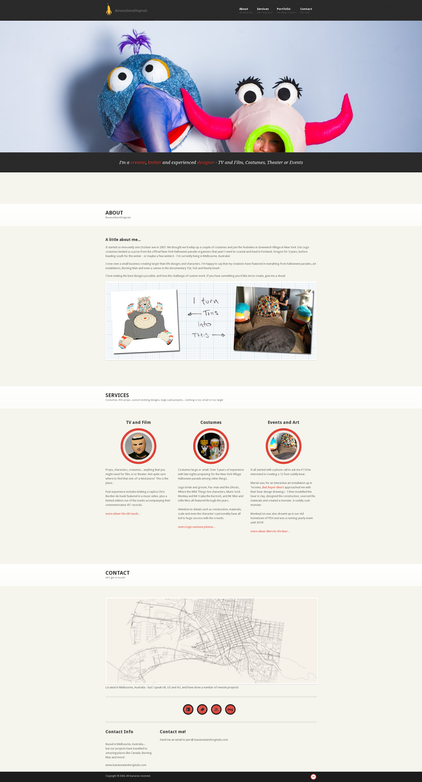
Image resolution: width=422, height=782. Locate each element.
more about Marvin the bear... (270, 531)
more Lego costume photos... (197, 527)
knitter (154, 162)
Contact (306, 9)
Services (263, 9)
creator (138, 162)
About (243, 9)
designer (206, 162)
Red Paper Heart (273, 487)
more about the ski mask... (123, 513)
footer (313, 777)
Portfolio (284, 9)
